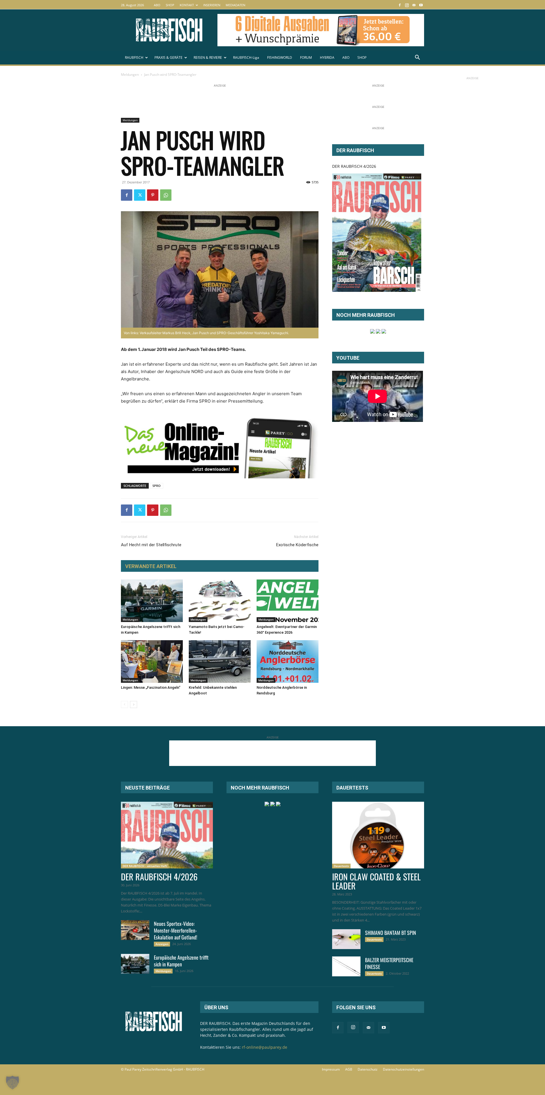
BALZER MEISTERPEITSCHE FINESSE (389, 963)
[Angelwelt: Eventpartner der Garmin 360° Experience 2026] (287, 600)
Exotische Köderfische (297, 544)
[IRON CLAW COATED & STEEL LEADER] (378, 835)
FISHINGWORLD (279, 57)
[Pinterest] (152, 195)
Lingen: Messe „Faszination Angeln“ (150, 687)
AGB (348, 1069)
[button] (417, 58)
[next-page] (133, 704)
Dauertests (341, 866)
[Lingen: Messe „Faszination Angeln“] (152, 661)
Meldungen (130, 74)
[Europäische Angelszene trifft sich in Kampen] (152, 600)
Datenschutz (368, 1069)
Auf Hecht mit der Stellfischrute (151, 544)
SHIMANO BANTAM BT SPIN (390, 932)
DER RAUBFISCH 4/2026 (354, 166)
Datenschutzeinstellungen (403, 1069)
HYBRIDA (327, 57)
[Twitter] (139, 195)
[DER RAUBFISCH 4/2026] (376, 232)
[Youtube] (421, 5)
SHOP (170, 5)
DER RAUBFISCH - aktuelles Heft (145, 866)
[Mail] (414, 5)
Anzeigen (162, 944)
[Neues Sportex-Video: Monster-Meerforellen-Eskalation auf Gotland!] (135, 930)
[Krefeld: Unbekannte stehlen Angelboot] (220, 661)
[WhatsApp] (165, 195)
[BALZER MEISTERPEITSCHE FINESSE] (346, 966)
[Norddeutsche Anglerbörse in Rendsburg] (287, 661)
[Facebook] (400, 5)
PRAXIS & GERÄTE (168, 57)
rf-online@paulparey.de (264, 1047)
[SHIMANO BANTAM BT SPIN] (346, 939)
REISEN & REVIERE (208, 57)
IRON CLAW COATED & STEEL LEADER (376, 881)
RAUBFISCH (134, 57)
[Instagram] (407, 5)
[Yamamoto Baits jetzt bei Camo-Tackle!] (220, 600)
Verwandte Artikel (151, 566)
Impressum (331, 1069)
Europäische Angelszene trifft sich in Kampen (181, 961)
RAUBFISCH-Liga (246, 57)
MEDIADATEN (235, 5)
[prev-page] (124, 704)
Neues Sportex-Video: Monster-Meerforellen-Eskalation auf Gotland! (175, 930)
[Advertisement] (224, 101)
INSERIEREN (211, 5)
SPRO (156, 485)
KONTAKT (187, 5)
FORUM (306, 57)
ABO (157, 5)
